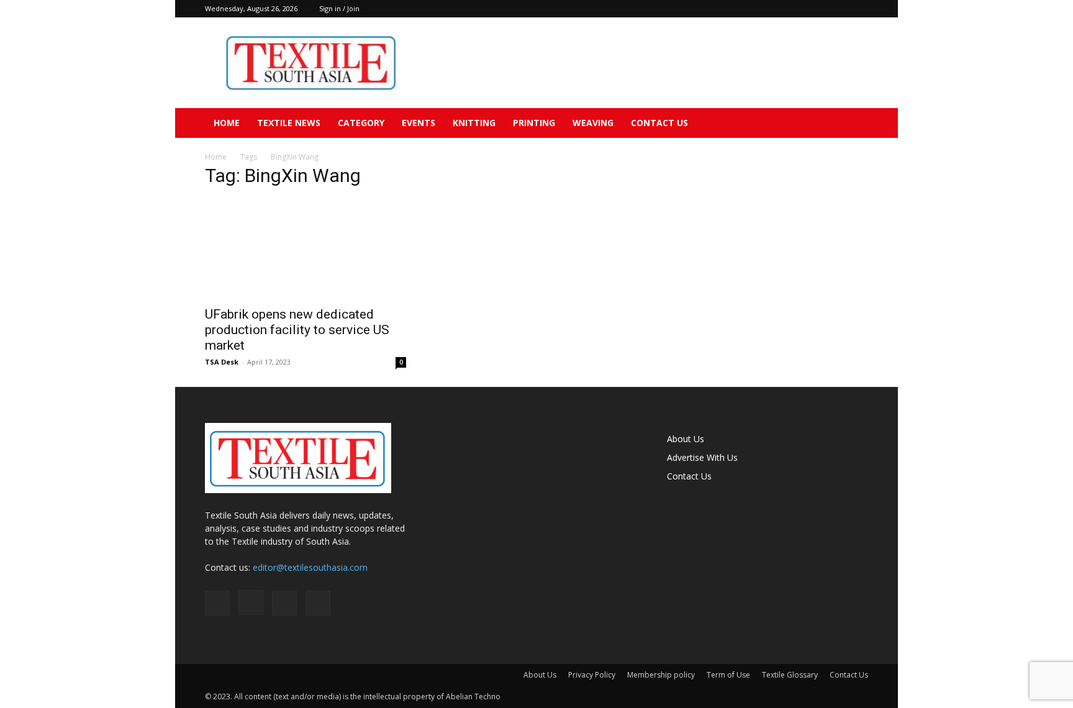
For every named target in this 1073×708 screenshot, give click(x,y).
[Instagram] (817, 8)
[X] (858, 8)
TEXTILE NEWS (288, 123)
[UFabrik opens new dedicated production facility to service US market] (305, 249)
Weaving (593, 123)
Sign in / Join (339, 8)
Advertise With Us (702, 457)
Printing (534, 123)
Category (361, 123)
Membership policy (661, 674)
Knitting (474, 123)
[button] (853, 124)
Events (418, 123)
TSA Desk (221, 361)
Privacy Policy (591, 674)
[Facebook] (797, 8)
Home (227, 123)
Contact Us (659, 123)
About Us (685, 439)
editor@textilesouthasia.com (310, 567)
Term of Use (728, 674)
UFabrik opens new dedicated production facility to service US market (297, 330)
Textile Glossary (790, 674)
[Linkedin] (838, 8)
